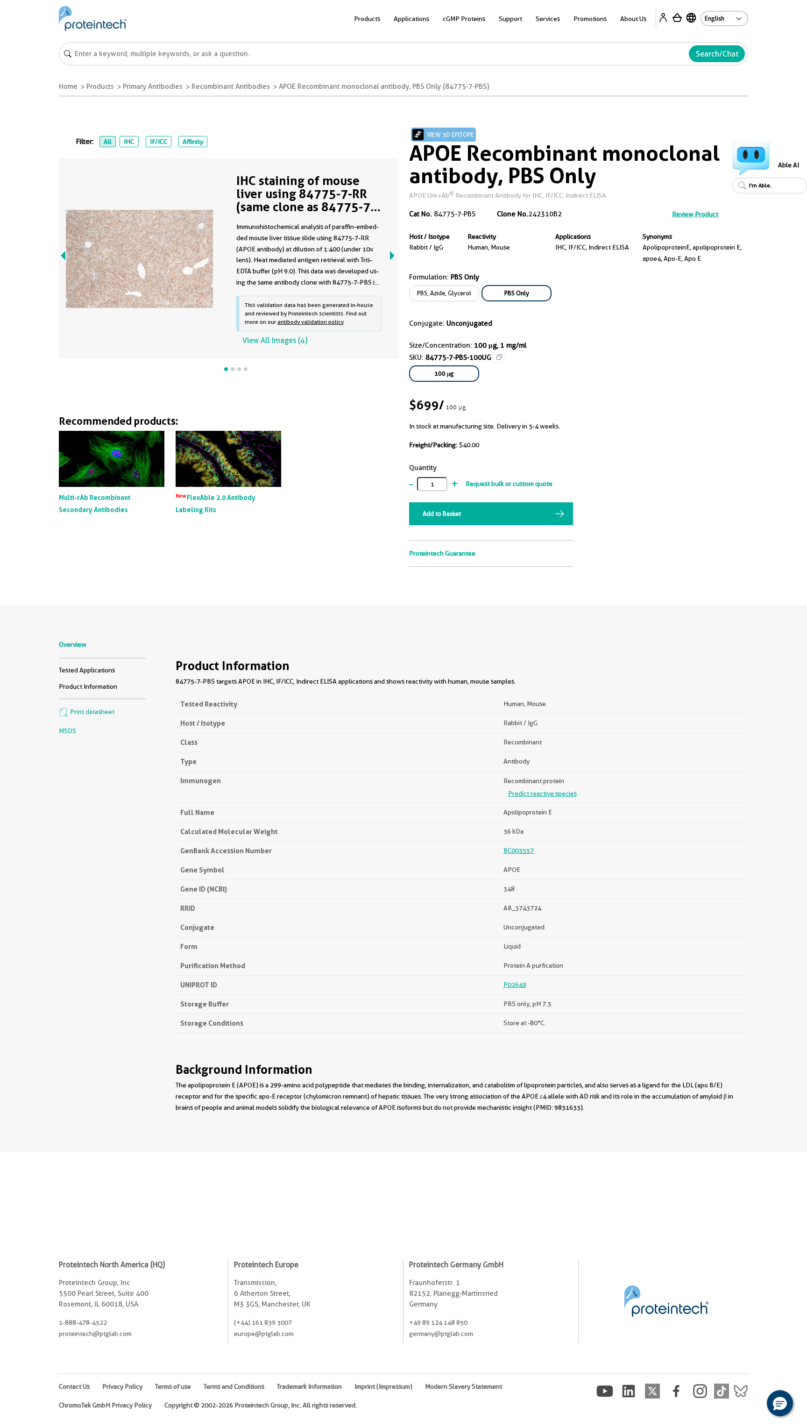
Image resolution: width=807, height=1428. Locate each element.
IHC (129, 141)
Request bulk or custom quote (509, 483)
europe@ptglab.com (264, 1333)
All (108, 141)
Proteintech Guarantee (442, 553)
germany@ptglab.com (441, 1333)
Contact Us (74, 1386)
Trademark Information (309, 1386)
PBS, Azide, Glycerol (444, 293)
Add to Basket (442, 513)
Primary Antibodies (153, 86)
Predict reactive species (542, 793)
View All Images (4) (274, 340)
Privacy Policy (122, 1386)
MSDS (67, 731)
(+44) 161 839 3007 (263, 1322)
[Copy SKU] (499, 357)
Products (100, 86)
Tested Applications (87, 670)
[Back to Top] (751, 1405)
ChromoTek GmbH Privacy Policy (105, 1405)
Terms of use (173, 1386)
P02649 (514, 984)
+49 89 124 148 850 (438, 1322)
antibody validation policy (310, 321)
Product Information (88, 686)
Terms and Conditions (234, 1386)
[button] (780, 1403)
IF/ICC (158, 141)
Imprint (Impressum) (383, 1386)
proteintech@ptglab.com (95, 1333)
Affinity (193, 141)
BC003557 (518, 850)
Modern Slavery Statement (463, 1386)
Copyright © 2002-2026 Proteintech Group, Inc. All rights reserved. (260, 1405)
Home (68, 86)
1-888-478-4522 (83, 1322)
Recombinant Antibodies (230, 86)
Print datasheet (91, 711)
